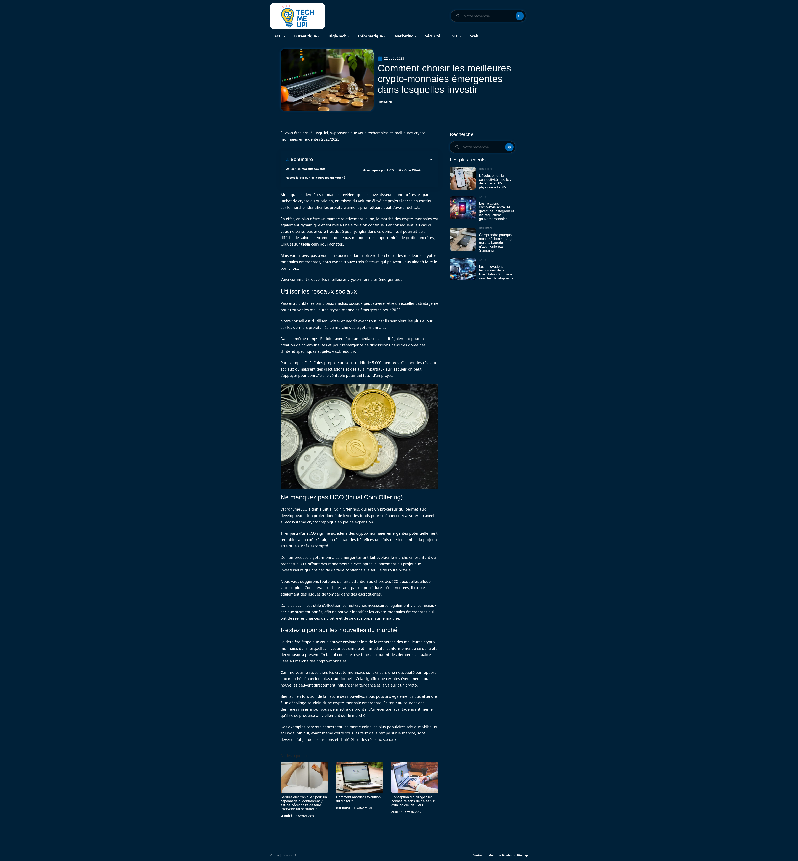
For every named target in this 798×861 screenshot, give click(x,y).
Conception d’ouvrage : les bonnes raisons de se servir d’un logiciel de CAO (413, 801)
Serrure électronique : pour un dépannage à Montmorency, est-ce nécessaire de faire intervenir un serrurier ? (304, 803)
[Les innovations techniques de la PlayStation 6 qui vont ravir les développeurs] (463, 269)
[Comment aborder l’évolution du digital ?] (359, 777)
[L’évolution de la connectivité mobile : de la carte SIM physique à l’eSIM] (463, 178)
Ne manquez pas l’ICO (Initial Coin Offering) (394, 170)
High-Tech (385, 102)
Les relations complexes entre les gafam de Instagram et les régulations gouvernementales (496, 211)
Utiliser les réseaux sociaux (305, 169)
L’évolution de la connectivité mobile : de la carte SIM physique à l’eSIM (495, 181)
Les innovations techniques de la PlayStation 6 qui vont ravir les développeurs (496, 272)
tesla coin (310, 244)
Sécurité (286, 816)
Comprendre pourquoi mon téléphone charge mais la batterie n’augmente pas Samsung (496, 242)
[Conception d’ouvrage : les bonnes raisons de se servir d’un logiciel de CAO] (414, 777)
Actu (394, 812)
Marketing (343, 808)
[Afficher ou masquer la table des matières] (373, 159)
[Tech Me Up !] (298, 16)
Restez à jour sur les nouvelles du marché (315, 177)
